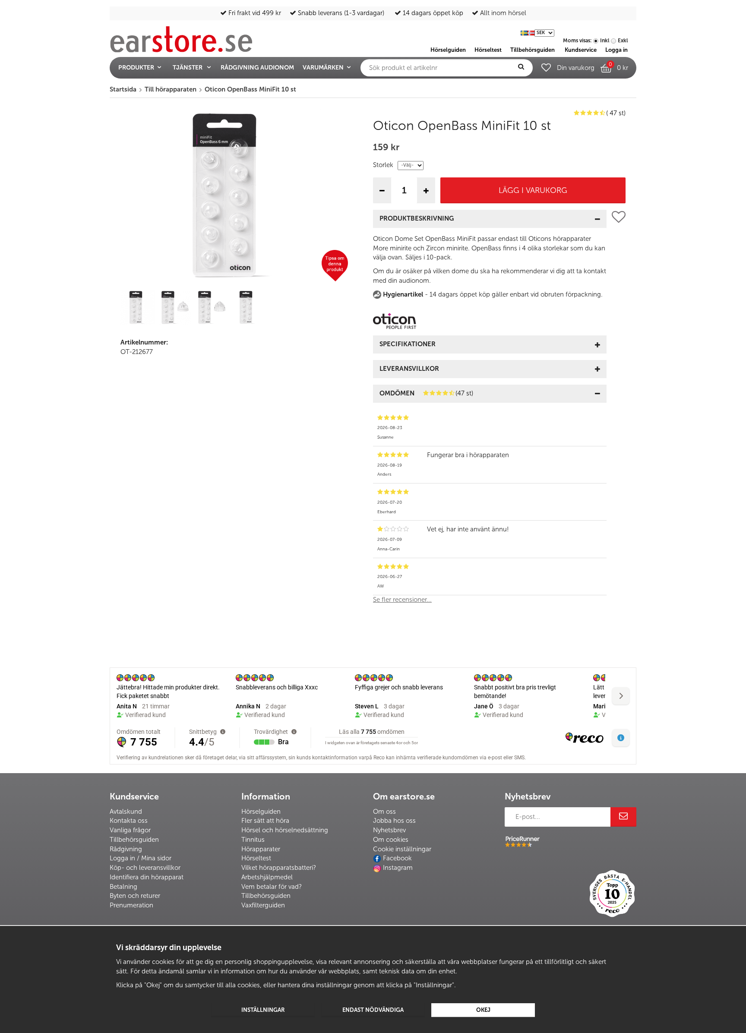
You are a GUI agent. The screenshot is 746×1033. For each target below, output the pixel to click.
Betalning (123, 887)
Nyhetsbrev (389, 830)
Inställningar (263, 1010)
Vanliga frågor (130, 830)
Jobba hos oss (394, 821)
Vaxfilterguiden (263, 905)
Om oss (384, 811)
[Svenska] (524, 32)
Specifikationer (407, 344)
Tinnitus (253, 839)
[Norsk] (531, 32)
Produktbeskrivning (416, 218)
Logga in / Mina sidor (140, 858)
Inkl (604, 41)
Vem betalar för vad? (271, 887)
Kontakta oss (129, 821)
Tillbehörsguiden (134, 839)
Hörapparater (260, 849)
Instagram (398, 868)
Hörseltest (256, 858)
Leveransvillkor (409, 369)
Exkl (623, 41)
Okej (483, 1010)
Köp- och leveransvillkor (145, 868)
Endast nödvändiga (373, 1010)
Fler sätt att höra (265, 821)
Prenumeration (131, 905)
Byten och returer (135, 896)
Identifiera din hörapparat (146, 877)
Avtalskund (126, 811)
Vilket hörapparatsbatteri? (278, 868)
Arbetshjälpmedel (267, 877)
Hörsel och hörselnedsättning (284, 830)
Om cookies (390, 839)
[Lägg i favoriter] (619, 410)
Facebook (397, 858)
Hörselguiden (261, 811)
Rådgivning (126, 849)
